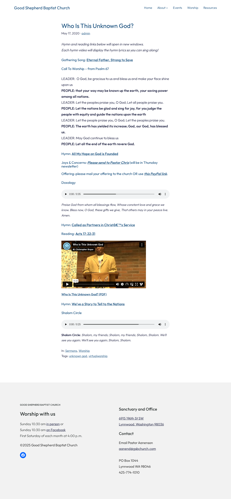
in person (53, 424)
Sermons (71, 351)
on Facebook (56, 430)
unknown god (78, 356)
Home (148, 8)
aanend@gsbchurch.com (137, 448)
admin (86, 33)
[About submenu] (167, 8)
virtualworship (98, 356)
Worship (84, 351)
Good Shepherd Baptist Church (42, 7)
